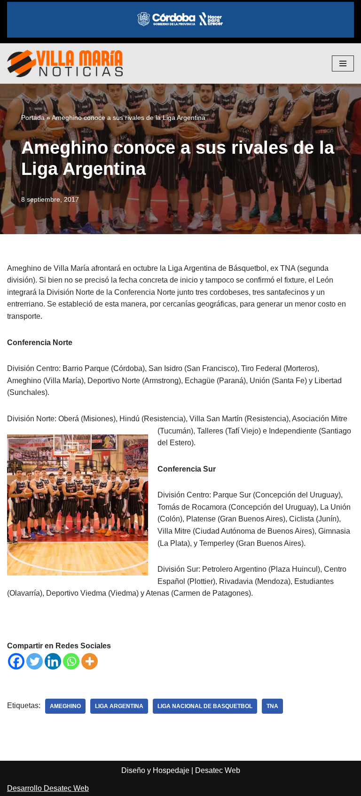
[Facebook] (16, 661)
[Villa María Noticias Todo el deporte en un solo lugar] (65, 63)
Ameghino (65, 706)
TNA (272, 706)
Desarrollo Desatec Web (48, 788)
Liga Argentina (119, 706)
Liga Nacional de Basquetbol (204, 706)
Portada (33, 117)
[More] (89, 661)
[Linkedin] (53, 661)
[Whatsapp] (71, 661)
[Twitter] (34, 661)
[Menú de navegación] (343, 63)
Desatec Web (217, 770)
